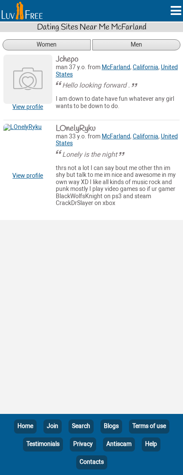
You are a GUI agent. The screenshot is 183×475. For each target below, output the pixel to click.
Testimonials (43, 444)
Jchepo (67, 59)
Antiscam (119, 444)
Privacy (83, 444)
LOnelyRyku (76, 128)
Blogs (111, 426)
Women (47, 44)
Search (81, 426)
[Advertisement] (91, 318)
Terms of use (149, 426)
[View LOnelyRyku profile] (27, 148)
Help (151, 444)
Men (136, 44)
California (145, 67)
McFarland (116, 67)
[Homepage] (22, 10)
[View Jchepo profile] (27, 79)
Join (52, 426)
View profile (27, 107)
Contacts (92, 462)
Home (25, 426)
